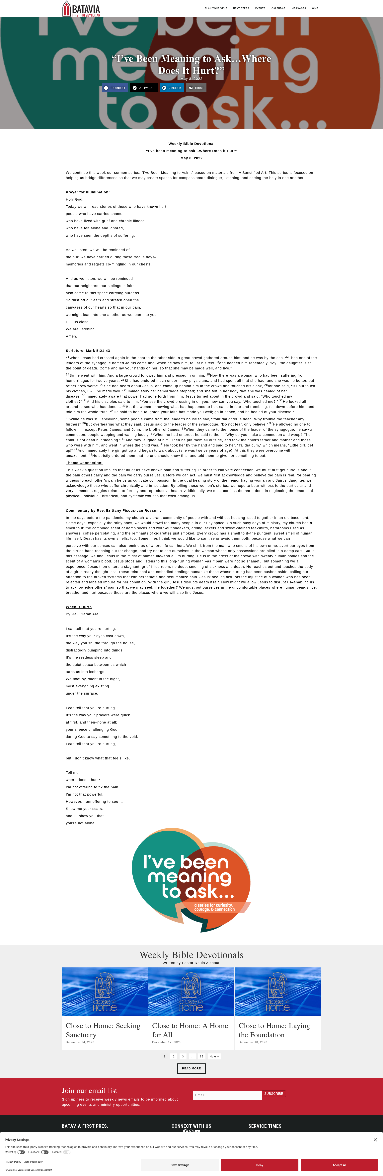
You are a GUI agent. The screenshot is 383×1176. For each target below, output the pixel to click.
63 (201, 1056)
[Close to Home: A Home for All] (191, 1008)
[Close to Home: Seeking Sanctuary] (105, 1008)
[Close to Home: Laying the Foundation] (278, 1008)
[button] (185, 1131)
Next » (214, 1056)
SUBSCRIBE (273, 1093)
